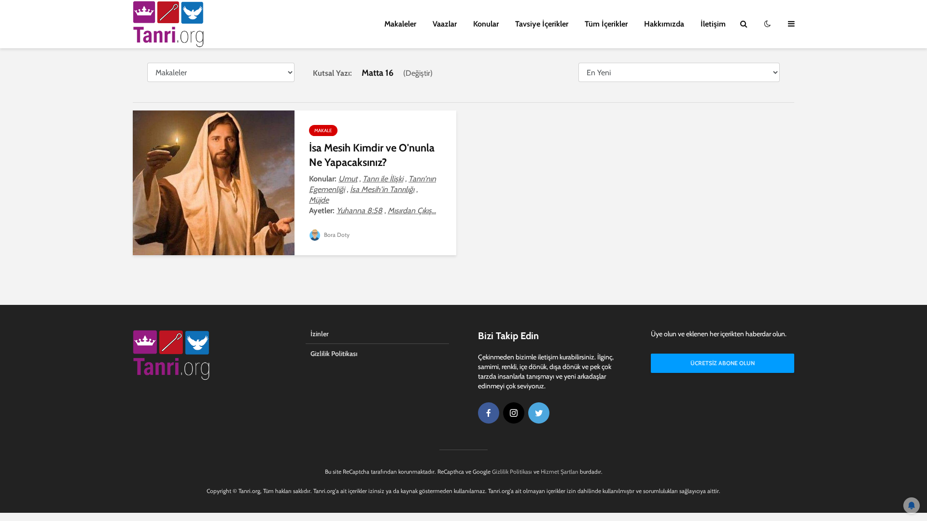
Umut (347, 178)
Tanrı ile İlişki (383, 178)
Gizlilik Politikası (333, 353)
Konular (486, 23)
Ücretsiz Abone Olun (722, 363)
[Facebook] (488, 413)
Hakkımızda (664, 23)
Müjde (319, 200)
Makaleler (400, 23)
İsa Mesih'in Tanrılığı (382, 189)
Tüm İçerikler (606, 23)
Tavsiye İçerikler (541, 23)
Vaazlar (445, 23)
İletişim (713, 23)
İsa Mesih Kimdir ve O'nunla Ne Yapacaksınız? (372, 155)
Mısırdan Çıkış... (412, 210)
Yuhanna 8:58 (359, 210)
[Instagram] (513, 413)
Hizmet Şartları (559, 471)
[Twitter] (538, 413)
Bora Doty (336, 234)
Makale (323, 130)
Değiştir (418, 73)
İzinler (319, 333)
